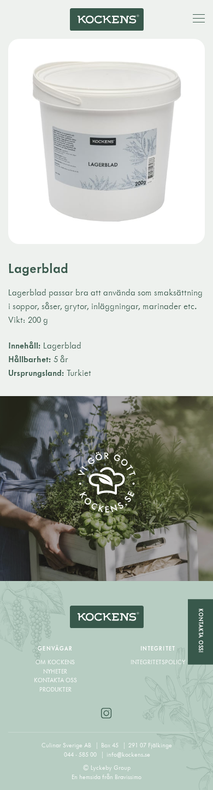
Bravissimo (128, 777)
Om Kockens (55, 662)
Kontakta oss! (201, 631)
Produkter (55, 689)
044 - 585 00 (81, 754)
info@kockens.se (128, 754)
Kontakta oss (55, 680)
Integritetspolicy (158, 662)
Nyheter (55, 671)
